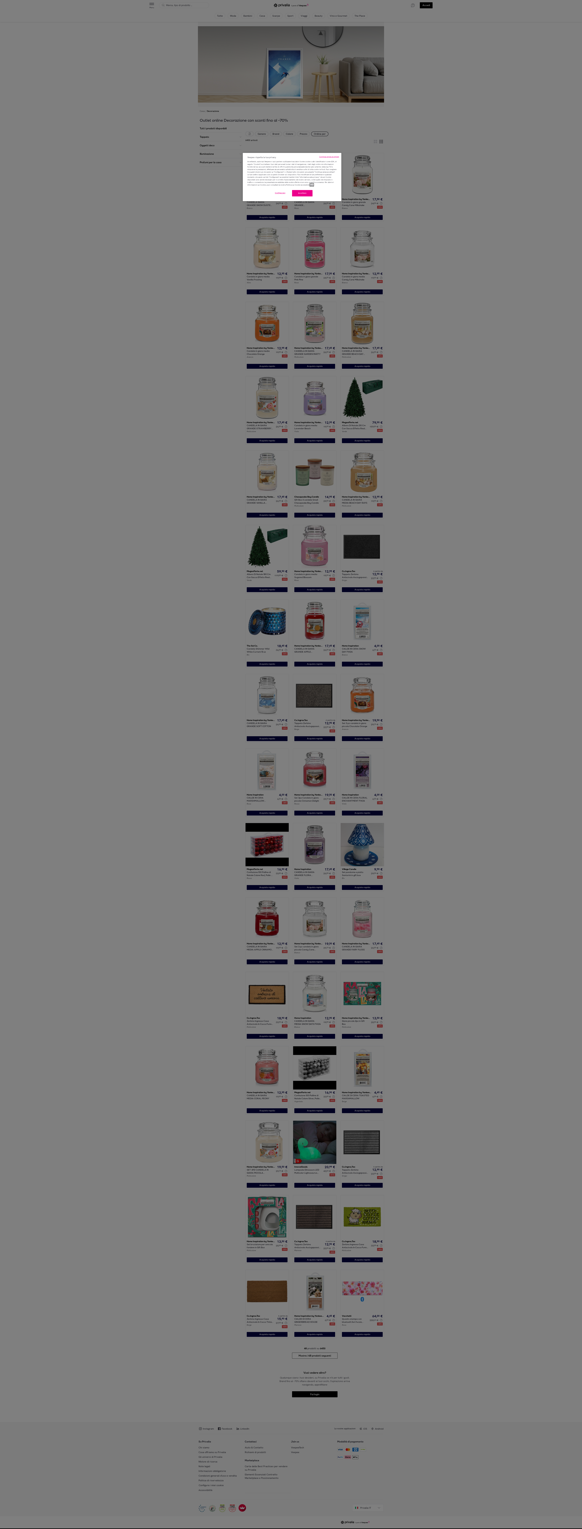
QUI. (311, 185)
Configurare (280, 193)
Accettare (302, 193)
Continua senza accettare (329, 157)
